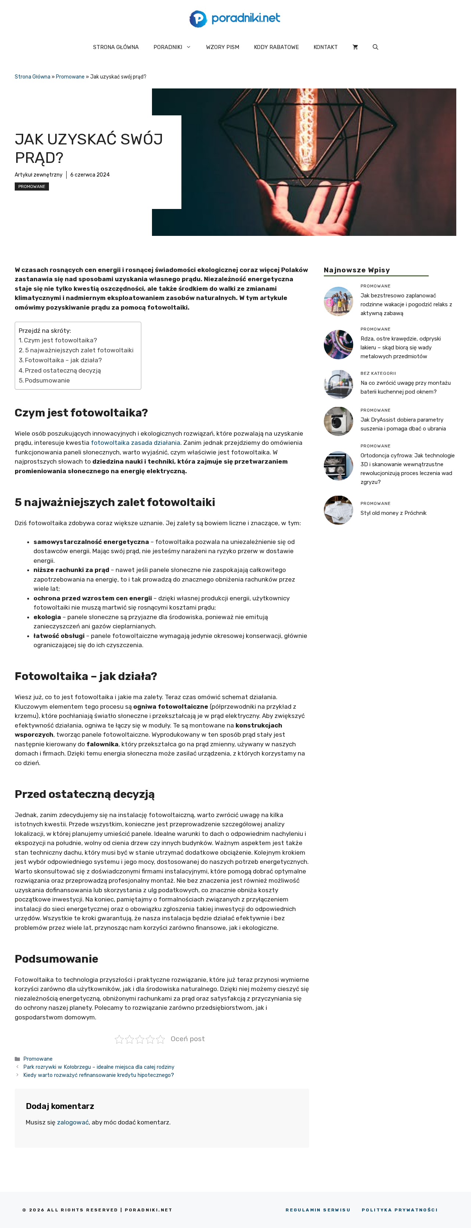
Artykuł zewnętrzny (39, 175)
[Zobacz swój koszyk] (355, 47)
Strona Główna (32, 77)
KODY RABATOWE (276, 47)
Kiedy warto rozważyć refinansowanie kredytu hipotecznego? (98, 1075)
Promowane (70, 77)
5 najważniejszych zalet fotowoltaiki (79, 350)
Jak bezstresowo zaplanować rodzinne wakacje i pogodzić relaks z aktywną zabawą (406, 304)
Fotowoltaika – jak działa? (63, 360)
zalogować (73, 1122)
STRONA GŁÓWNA (116, 47)
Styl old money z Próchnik (393, 513)
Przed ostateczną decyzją (63, 370)
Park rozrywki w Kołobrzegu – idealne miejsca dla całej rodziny (98, 1067)
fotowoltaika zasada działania (135, 442)
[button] (375, 47)
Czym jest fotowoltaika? (61, 340)
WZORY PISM (222, 47)
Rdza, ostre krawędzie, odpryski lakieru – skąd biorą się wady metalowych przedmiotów (401, 347)
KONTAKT (326, 47)
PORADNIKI (167, 47)
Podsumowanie (47, 380)
